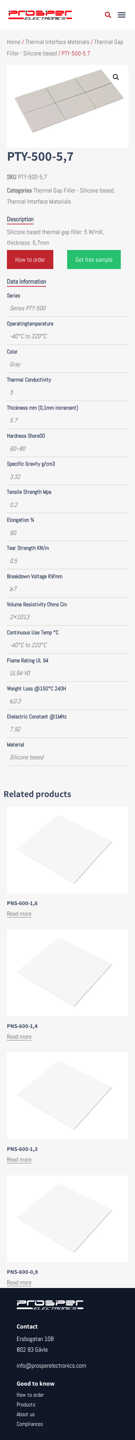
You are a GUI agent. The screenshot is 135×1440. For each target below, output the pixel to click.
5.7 (13, 420)
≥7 (13, 589)
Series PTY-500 (27, 308)
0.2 (13, 505)
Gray (15, 364)
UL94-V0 (20, 673)
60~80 (17, 449)
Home (13, 42)
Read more (19, 914)
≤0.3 (15, 701)
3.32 (15, 477)
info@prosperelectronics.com (51, 1365)
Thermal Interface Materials (57, 42)
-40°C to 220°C (28, 336)
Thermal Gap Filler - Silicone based (73, 190)
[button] (121, 14)
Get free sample (93, 259)
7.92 (15, 729)
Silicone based (26, 757)
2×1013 (19, 617)
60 (13, 533)
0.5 (13, 561)
